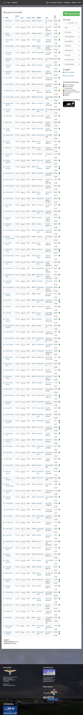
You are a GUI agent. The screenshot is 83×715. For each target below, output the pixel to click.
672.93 (23, 173)
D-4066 (47, 313)
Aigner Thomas (10, 90)
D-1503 (47, 52)
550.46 (23, 186)
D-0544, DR (49, 230)
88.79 (22, 626)
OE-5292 (48, 249)
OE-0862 (48, 408)
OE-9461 (48, 90)
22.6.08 (17, 21)
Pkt (33, 18)
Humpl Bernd (9, 503)
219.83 (23, 522)
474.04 (23, 332)
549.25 (23, 313)
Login (8, 2)
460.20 (23, 370)
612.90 (23, 230)
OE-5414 (48, 21)
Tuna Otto (8, 313)
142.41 (23, 580)
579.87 (23, 249)
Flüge (47, 2)
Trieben (39, 294)
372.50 (23, 408)
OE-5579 (48, 59)
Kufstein (39, 71)
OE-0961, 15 (49, 141)
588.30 (23, 243)
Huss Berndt (9, 598)
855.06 (23, 46)
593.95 (23, 275)
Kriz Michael (9, 516)
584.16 (23, 192)
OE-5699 (48, 160)
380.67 (23, 446)
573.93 (23, 142)
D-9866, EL (48, 40)
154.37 (23, 586)
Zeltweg (39, 224)
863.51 (23, 21)
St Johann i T (40, 103)
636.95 (23, 135)
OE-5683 (48, 617)
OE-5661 (48, 509)
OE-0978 (48, 224)
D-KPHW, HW (49, 287)
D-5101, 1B (48, 535)
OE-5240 (48, 344)
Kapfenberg (40, 59)
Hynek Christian (10, 230)
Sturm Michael (9, 344)
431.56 (23, 383)
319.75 (23, 491)
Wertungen (54, 2)
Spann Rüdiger (10, 186)
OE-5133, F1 (49, 598)
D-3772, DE (49, 319)
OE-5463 (48, 465)
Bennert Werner (10, 395)
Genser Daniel (9, 465)
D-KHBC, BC (49, 332)
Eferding (39, 535)
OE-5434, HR (49, 573)
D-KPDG (48, 592)
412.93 (23, 402)
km (21, 18)
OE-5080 (48, 186)
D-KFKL (48, 490)
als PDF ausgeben (69, 72)
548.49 (23, 319)
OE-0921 (48, 116)
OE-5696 (48, 154)
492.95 (23, 395)
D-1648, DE (49, 211)
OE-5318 (48, 281)
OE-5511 (48, 421)
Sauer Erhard (9, 351)
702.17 (23, 218)
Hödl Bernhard (9, 592)
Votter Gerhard (10, 192)
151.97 (23, 567)
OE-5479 (48, 363)
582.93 (23, 205)
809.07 (23, 53)
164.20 (23, 592)
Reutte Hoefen (40, 395)
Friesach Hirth (40, 135)
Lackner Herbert (10, 97)
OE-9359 (48, 128)
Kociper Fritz (9, 408)
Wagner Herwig (10, 255)
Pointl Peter (9, 452)
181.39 (23, 503)
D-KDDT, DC (49, 427)
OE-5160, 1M (49, 268)
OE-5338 (48, 236)
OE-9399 (48, 370)
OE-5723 (48, 325)
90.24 (22, 618)
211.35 (23, 548)
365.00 (23, 453)
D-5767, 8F (48, 205)
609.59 (23, 161)
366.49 (23, 459)
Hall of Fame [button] (59, 2)
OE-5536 (48, 567)
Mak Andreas (9, 573)
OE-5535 (48, 586)
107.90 (23, 611)
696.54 (23, 103)
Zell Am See (40, 84)
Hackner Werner (10, 414)
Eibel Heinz (9, 27)
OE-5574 (48, 357)
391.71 (23, 389)
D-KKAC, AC (49, 351)
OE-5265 (48, 389)
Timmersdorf (40, 27)
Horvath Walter (10, 287)
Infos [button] (79, 2)
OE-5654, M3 (49, 78)
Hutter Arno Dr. (10, 268)
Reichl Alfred (9, 528)
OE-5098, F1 (49, 516)
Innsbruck (39, 21)
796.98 (23, 33)
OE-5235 (48, 255)
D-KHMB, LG (49, 84)
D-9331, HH (49, 395)
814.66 (23, 84)
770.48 (23, 40)
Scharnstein (40, 97)
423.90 (23, 415)
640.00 (23, 167)
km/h (28, 18)
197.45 (23, 561)
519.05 (23, 427)
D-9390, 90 (48, 440)
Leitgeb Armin (9, 135)
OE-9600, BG (49, 376)
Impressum (6, 684)
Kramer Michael (10, 509)
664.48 (23, 148)
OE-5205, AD (49, 300)
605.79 (23, 154)
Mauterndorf (40, 198)
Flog (50, 2)
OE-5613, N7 (49, 548)
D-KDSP (48, 306)
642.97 (23, 180)
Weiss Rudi (9, 617)
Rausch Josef (9, 198)
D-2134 (47, 65)
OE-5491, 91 (49, 528)
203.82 (23, 541)
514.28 (23, 256)
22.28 (22, 632)
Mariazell (39, 319)
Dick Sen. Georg (10, 427)
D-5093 (47, 135)
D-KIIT (47, 167)
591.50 (23, 287)
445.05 (23, 421)
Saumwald (8, 626)
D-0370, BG (49, 294)
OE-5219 (48, 243)
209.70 (23, 516)
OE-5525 (48, 217)
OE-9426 (48, 471)
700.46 (23, 122)
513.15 (23, 110)
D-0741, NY (49, 382)
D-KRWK (48, 71)
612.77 (23, 211)
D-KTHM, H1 (49, 27)
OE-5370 (48, 554)
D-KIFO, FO (48, 626)
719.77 (23, 129)
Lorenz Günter (9, 84)
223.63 (23, 510)
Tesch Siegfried (10, 46)
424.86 (23, 357)
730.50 (23, 97)
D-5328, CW (49, 522)
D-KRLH (48, 97)
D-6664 (47, 497)
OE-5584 (48, 459)
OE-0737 (48, 503)
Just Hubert (9, 78)
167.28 (23, 573)
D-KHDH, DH (49, 179)
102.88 (23, 605)
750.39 (23, 78)
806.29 (23, 72)
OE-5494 (48, 560)
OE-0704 (48, 484)
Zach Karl (8, 300)
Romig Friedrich (10, 338)
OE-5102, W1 (49, 452)
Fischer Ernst (9, 605)
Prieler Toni (9, 21)
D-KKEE (48, 262)
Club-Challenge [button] (67, 2)
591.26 (23, 59)
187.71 (23, 535)
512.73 (23, 307)
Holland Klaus (9, 173)
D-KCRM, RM (49, 46)
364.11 (23, 478)
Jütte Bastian (9, 446)
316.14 (23, 484)
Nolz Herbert (9, 459)
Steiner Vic (8, 148)
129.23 (23, 599)
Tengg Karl (8, 306)
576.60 (23, 268)
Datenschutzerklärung (9, 685)
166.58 (23, 554)
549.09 (23, 326)
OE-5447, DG (49, 446)
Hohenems (40, 122)
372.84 (23, 465)
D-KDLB (48, 478)
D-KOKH (48, 173)
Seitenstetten (40, 344)
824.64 (23, 65)
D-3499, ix (48, 122)
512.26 (23, 351)
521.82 (23, 376)
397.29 (23, 434)
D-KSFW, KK (49, 338)
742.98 (23, 91)
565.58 (23, 237)
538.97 (23, 224)
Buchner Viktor (10, 370)
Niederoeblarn (40, 52)
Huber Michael (9, 332)
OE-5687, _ (48, 148)
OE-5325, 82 (49, 192)
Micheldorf (39, 65)
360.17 (23, 472)
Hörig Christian (10, 541)
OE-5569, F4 (49, 632)
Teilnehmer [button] (74, 2)
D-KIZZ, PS (48, 198)
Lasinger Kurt (9, 522)
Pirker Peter (9, 116)
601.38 (23, 262)
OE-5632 (48, 109)
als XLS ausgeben (69, 75)
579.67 (23, 116)
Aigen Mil (39, 503)
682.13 (23, 199)
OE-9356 (48, 402)
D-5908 (47, 103)
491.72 (23, 345)
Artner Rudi (9, 535)
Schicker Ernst (9, 211)
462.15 (23, 300)
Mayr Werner (9, 389)
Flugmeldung (14, 2)
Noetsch (39, 325)
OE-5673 (48, 605)
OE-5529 (48, 433)
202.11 (23, 529)
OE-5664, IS (49, 33)
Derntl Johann (9, 179)
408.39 (23, 440)
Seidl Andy (8, 122)
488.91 (23, 338)
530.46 (23, 281)
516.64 (23, 294)
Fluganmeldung (73, 13)
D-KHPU (48, 274)
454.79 (23, 364)
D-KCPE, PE (49, 541)
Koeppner (8, 627)
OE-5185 (48, 579)
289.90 (23, 497)
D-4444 (47, 414)
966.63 (23, 27)
